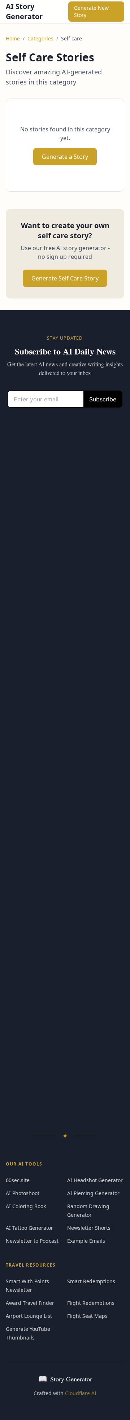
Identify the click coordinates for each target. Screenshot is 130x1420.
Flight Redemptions (90, 1302)
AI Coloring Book (26, 1206)
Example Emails (86, 1240)
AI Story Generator (24, 11)
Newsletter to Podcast (32, 1240)
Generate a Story (65, 157)
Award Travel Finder (30, 1302)
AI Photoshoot (22, 1193)
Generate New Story (91, 11)
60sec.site (18, 1180)
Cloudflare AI (80, 1393)
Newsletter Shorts (88, 1227)
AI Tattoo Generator (29, 1227)
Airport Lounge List (29, 1315)
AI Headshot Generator (95, 1180)
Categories (40, 38)
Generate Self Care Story (65, 278)
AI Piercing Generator (93, 1193)
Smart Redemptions (91, 1281)
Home (13, 38)
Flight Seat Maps (87, 1315)
